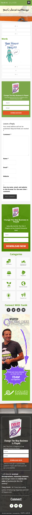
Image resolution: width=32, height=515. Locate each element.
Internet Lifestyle (23, 286)
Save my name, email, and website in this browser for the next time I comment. (15, 189)
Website (6, 176)
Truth (9, 298)
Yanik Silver (8, 2)
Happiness (23, 275)
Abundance (8, 264)
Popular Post (23, 298)
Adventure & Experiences (23, 264)
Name (6, 158)
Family (8, 275)
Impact (8, 286)
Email (5, 167)
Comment (7, 134)
